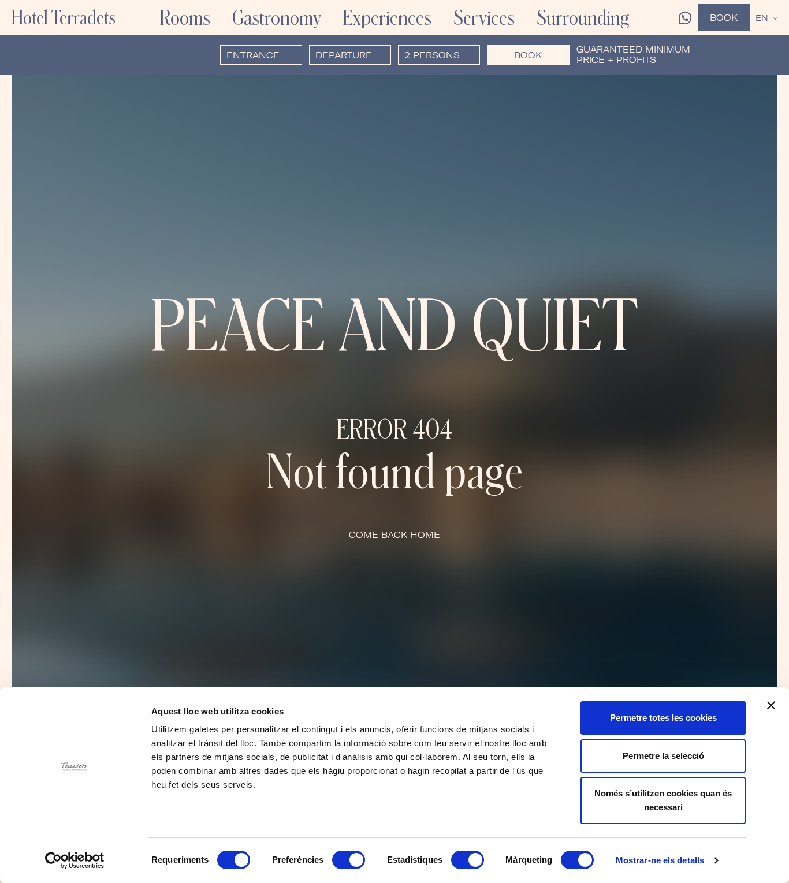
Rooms (185, 17)
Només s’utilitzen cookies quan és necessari (663, 800)
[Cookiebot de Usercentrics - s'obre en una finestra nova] (74, 860)
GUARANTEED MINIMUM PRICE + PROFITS (633, 54)
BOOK (528, 55)
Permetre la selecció (663, 756)
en (761, 18)
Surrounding (583, 17)
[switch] (348, 860)
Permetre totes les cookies (663, 718)
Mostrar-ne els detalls (660, 860)
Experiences (387, 17)
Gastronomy (276, 17)
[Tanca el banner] (771, 705)
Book (724, 17)
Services (484, 17)
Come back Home (394, 534)
